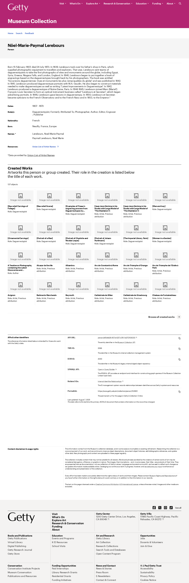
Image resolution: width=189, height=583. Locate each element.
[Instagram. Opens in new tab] (165, 507)
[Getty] (18, 8)
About (170, 3)
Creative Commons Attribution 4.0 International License (117, 484)
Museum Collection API (126, 342)
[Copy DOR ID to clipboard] (179, 359)
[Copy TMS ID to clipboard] (179, 348)
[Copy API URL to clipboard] (179, 338)
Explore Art (92, 3)
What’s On (75, 3)
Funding (156, 3)
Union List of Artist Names (41, 155)
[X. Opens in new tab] (159, 507)
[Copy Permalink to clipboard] (179, 391)
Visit (61, 3)
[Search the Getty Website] (180, 3)
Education (141, 3)
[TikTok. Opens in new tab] (171, 507)
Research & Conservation (117, 3)
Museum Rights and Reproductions (162, 476)
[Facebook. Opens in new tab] (154, 507)
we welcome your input (153, 467)
